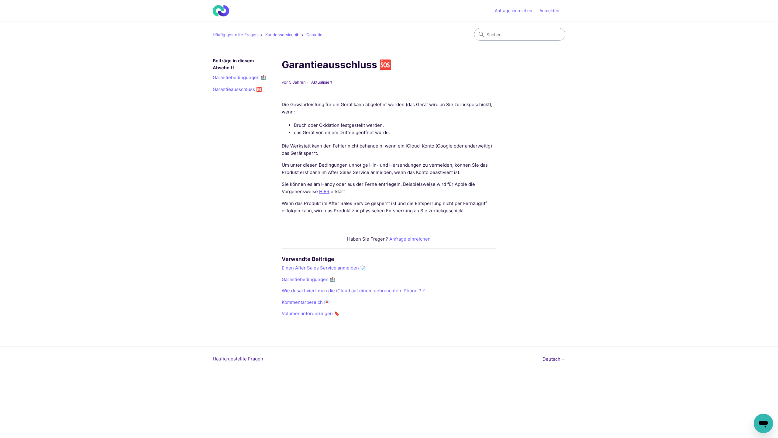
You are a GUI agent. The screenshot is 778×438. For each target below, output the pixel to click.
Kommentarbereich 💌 (306, 302)
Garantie (314, 34)
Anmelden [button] (549, 10)
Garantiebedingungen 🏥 (240, 77)
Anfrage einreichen (513, 10)
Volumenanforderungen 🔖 (311, 313)
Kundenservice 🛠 (282, 34)
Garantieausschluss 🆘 (237, 89)
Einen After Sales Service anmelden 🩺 (324, 268)
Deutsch (552, 359)
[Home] (221, 10)
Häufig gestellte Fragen (236, 34)
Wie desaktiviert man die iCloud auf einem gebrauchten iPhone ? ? (353, 291)
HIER (324, 191)
